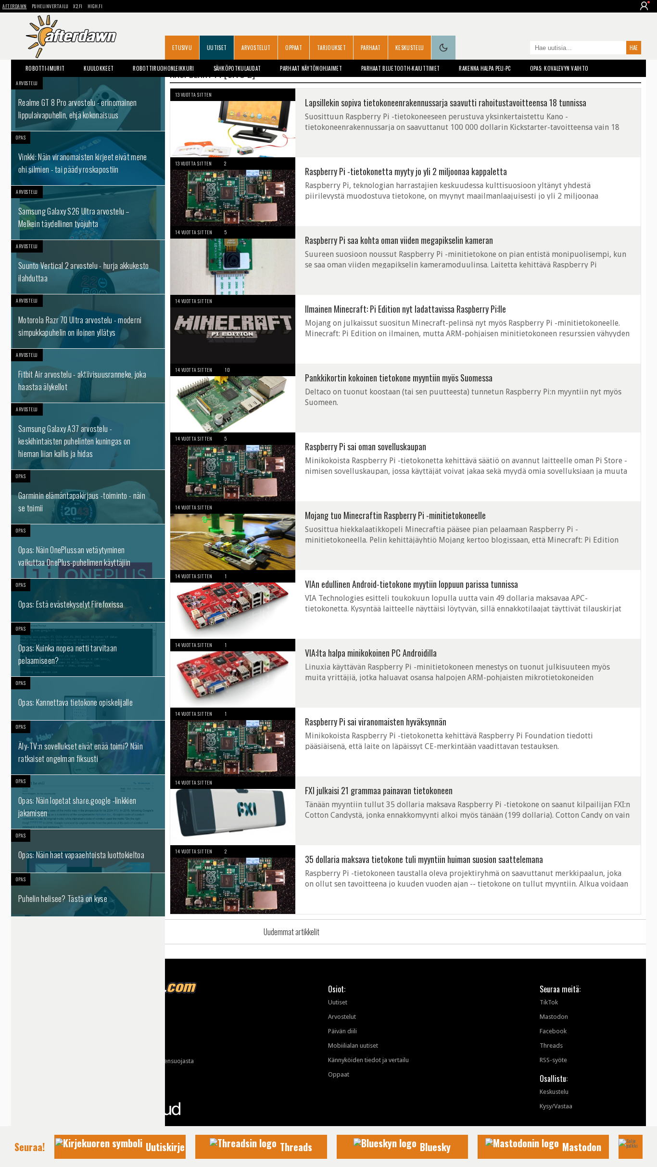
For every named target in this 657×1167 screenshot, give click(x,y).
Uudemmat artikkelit (291, 932)
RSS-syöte (553, 1060)
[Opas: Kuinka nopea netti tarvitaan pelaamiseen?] (88, 649)
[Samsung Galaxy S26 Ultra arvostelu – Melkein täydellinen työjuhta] (88, 213)
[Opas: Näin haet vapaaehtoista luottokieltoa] (88, 851)
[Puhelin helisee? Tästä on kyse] (88, 894)
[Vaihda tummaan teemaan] (443, 48)
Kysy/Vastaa (556, 1106)
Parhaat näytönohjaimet (311, 68)
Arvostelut (255, 47)
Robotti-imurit (44, 68)
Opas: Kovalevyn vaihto (559, 68)
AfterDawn (14, 6)
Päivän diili (342, 1031)
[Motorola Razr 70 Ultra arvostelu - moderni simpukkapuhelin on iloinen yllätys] (88, 321)
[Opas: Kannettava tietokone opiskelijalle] (88, 698)
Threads (551, 1045)
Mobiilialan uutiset (353, 1045)
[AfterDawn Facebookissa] (520, 49)
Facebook (553, 1031)
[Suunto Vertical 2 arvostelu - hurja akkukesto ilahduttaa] (88, 267)
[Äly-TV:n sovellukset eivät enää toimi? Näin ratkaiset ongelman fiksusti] (88, 747)
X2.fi (78, 6)
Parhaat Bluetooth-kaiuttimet (400, 68)
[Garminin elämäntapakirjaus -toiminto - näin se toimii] (88, 497)
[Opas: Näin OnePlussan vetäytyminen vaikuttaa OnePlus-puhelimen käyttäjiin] (88, 551)
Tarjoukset (331, 47)
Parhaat (370, 47)
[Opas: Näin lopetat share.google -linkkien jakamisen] (88, 802)
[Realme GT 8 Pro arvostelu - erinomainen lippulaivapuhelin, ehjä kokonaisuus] (88, 104)
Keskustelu (409, 47)
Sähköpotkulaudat (237, 68)
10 (227, 369)
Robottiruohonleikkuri (163, 68)
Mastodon (554, 1016)
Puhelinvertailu (50, 6)
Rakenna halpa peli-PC (484, 68)
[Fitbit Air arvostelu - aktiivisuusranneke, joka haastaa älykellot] (88, 376)
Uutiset (217, 47)
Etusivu (182, 47)
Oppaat (293, 47)
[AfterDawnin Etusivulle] (71, 36)
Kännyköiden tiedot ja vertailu (368, 1060)
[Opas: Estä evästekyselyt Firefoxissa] (88, 600)
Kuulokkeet (99, 68)
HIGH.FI (95, 6)
